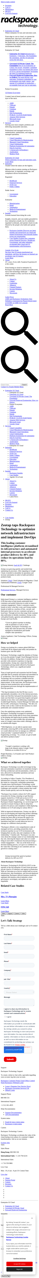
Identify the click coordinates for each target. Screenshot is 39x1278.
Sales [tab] (3, 913)
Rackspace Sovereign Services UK (17, 1088)
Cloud (10, 580)
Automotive (14, 207)
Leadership (13, 283)
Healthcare (13, 181)
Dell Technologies (16, 113)
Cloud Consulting (16, 138)
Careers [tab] (17, 913)
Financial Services (16, 183)
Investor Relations (16, 289)
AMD (12, 103)
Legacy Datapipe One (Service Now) (18, 1086)
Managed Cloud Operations (19, 142)
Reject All (19, 1269)
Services (8, 123)
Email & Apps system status (14, 1122)
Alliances (13, 285)
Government (14, 194)
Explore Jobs (5, 1143)
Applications (14, 152)
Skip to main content (8, 2)
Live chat (4, 1174)
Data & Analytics (15, 148)
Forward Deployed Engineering (16, 1210)
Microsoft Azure (15, 119)
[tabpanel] (19, 991)
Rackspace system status (13, 1124)
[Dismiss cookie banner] (32, 1218)
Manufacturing (15, 203)
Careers (12, 291)
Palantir (12, 107)
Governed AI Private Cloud (14, 1208)
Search (24, 385)
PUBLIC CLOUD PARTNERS (21, 115)
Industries (8, 164)
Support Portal (10, 1180)
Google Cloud (14, 121)
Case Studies (22, 242)
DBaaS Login (10, 1090)
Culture (12, 281)
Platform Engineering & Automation (22, 146)
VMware (13, 105)
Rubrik (12, 111)
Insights (8, 213)
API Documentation (12, 1114)
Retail (12, 205)
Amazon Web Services (17, 117)
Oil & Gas (13, 185)
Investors (8, 1184)
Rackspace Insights (24, 233)
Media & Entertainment (18, 209)
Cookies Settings (19, 1258)
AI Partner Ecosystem (12, 93)
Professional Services (8, 590)
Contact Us (5, 387)
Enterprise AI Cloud (12, 31)
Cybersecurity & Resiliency (19, 150)
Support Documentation (13, 1113)
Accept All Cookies (19, 1264)
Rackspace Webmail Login (14, 1083)
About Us (13, 279)
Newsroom (13, 293)
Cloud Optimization (16, 144)
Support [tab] (9, 913)
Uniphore (13, 109)
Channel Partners (15, 287)
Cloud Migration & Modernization (21, 140)
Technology (14, 211)
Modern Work (14, 154)
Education (13, 196)
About (7, 260)
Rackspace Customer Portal (10, 1081)
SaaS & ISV (18, 565)
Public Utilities (15, 187)
